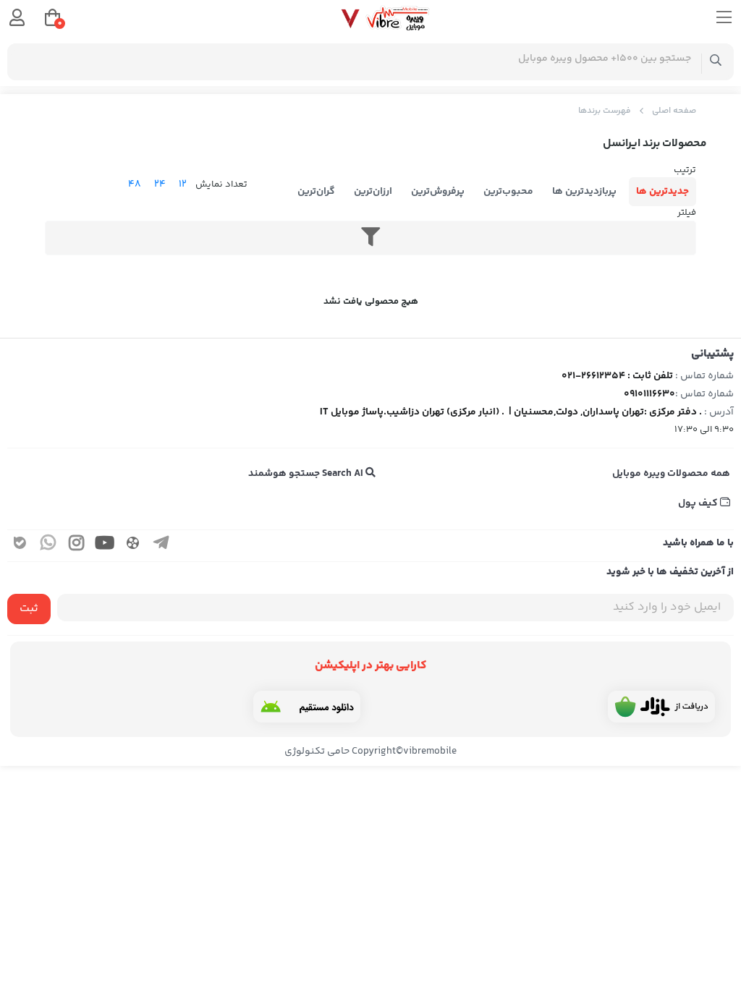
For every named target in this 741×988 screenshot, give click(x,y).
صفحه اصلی (674, 111)
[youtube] (105, 545)
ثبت (29, 609)
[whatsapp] (48, 545)
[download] (306, 707)
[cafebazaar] (661, 707)
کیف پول (699, 503)
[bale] (20, 545)
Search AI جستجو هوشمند (306, 474)
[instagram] (77, 545)
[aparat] (133, 545)
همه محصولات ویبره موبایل (671, 474)
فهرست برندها (604, 111)
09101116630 (649, 394)
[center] (716, 62)
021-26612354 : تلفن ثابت (617, 376)
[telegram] (161, 545)
